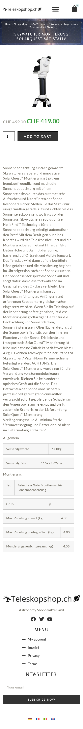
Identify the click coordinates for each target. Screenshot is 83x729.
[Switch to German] (30, 718)
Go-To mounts (40, 24)
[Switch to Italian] (45, 718)
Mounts (26, 24)
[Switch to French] (38, 718)
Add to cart (38, 136)
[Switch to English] (53, 718)
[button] (55, 9)
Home (8, 24)
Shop (17, 24)
